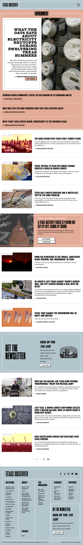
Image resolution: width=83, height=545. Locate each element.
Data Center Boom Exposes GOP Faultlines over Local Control (57, 438)
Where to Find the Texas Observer (41, 498)
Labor (8, 515)
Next (48, 459)
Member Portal (71, 497)
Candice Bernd (43, 422)
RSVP (23, 536)
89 (43, 459)
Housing (8, 509)
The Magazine (46, 242)
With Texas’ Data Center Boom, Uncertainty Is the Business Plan (35, 121)
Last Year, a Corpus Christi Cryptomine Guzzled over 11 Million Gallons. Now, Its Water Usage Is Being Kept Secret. (57, 410)
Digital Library (40, 503)
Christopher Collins (46, 321)
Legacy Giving (71, 494)
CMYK (45, 542)
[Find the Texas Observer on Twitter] (65, 474)
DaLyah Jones (42, 267)
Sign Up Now (45, 365)
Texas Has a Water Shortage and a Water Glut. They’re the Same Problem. (57, 194)
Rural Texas (10, 528)
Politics (8, 521)
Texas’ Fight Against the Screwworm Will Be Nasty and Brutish (56, 314)
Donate (71, 487)
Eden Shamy (41, 393)
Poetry (8, 536)
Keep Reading (31, 79)
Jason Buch (41, 298)
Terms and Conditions (75, 542)
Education (9, 499)
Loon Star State (9, 518)
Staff (24, 491)
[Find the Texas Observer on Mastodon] (72, 474)
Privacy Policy (64, 542)
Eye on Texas (10, 504)
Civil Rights (10, 491)
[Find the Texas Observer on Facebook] (61, 474)
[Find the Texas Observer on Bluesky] (76, 474)
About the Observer (25, 487)
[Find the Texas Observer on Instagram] (68, 474)
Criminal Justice (9, 494)
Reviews (8, 530)
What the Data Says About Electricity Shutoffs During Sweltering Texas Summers (22, 42)
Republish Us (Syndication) (26, 499)
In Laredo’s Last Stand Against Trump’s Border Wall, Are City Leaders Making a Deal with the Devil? (57, 284)
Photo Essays (8, 533)
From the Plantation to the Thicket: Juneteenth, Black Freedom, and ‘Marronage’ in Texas (57, 258)
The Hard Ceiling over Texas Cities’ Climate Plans (58, 138)
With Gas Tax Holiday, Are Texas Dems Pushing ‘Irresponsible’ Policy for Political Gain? (56, 382)
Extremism (9, 506)
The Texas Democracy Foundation (26, 494)
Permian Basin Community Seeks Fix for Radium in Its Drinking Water (37, 95)
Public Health (8, 524)
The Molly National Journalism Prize (26, 510)
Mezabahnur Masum (27, 76)
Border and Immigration (10, 487)
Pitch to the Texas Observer (57, 497)
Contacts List (57, 487)
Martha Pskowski (13, 98)
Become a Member (72, 490)
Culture (8, 497)
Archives (41, 493)
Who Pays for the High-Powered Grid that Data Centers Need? (33, 108)
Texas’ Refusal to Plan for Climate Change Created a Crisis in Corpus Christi (55, 167)
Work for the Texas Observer (25, 504)
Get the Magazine (41, 490)
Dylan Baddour (43, 176)
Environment (10, 502)
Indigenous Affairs (10, 512)
